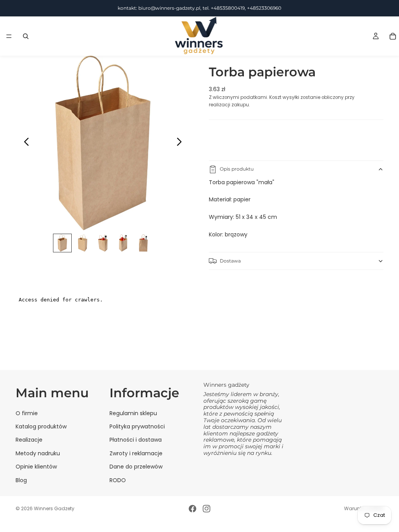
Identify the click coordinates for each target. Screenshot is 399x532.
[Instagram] (206, 508)
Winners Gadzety (54, 508)
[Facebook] (192, 508)
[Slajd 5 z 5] (143, 243)
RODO (117, 480)
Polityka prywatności (137, 426)
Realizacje (29, 440)
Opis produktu (237, 169)
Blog (21, 480)
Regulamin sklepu (133, 413)
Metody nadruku (38, 453)
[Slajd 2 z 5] (82, 243)
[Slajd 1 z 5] (62, 243)
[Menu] (9, 36)
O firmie (27, 413)
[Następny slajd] (181, 142)
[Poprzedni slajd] (24, 142)
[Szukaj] (25, 36)
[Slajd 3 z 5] (102, 243)
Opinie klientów (36, 466)
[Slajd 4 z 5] (123, 243)
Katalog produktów (41, 426)
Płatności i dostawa (135, 440)
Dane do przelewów (135, 466)
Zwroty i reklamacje (135, 453)
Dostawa (230, 261)
